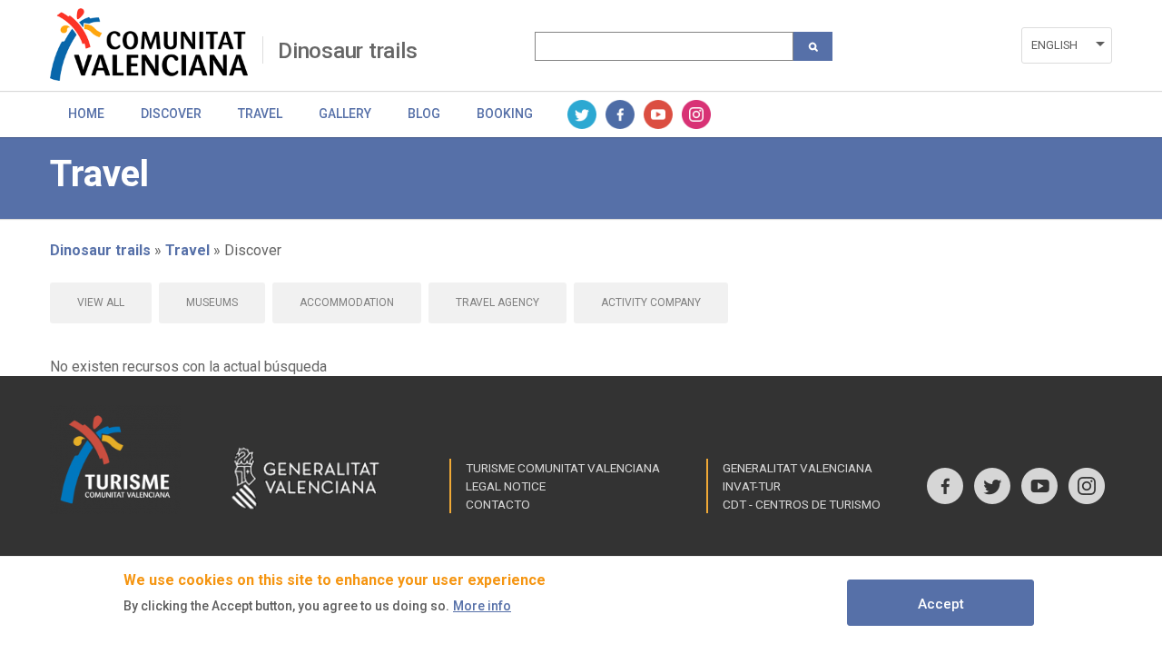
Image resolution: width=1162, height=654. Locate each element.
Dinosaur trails (347, 51)
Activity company (651, 302)
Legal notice (506, 486)
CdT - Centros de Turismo (802, 504)
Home (86, 113)
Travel (260, 113)
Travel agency (497, 302)
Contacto (498, 504)
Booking (505, 113)
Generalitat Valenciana (797, 468)
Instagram (696, 114)
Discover (171, 113)
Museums (212, 302)
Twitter (581, 114)
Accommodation (347, 302)
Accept (941, 604)
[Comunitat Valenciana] (156, 44)
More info (482, 606)
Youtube (658, 114)
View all (100, 302)
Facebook (620, 114)
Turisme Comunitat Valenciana (563, 468)
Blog (424, 113)
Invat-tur (752, 486)
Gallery (345, 113)
